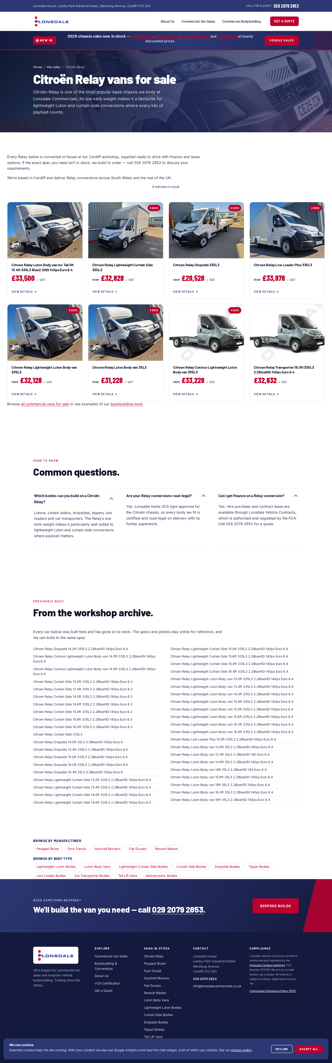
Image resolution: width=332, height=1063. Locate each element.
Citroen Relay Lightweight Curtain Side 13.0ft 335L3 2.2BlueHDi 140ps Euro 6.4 (92, 780)
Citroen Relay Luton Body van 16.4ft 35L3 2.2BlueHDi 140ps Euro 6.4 (222, 792)
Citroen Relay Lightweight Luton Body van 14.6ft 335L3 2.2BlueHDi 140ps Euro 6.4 (232, 701)
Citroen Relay (142, 36)
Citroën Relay (154, 956)
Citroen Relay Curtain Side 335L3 (57, 734)
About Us (167, 21)
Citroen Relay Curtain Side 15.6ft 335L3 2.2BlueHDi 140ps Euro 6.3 (82, 719)
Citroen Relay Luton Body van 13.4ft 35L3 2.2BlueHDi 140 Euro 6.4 (220, 754)
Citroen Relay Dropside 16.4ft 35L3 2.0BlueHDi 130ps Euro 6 (78, 772)
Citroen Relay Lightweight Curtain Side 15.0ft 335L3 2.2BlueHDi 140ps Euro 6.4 (229, 649)
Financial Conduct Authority (267, 965)
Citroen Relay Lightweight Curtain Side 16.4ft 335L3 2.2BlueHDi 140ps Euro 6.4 (229, 671)
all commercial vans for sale (45, 404)
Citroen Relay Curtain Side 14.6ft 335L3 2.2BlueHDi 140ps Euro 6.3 (83, 704)
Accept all (308, 1049)
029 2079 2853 (177, 909)
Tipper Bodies (258, 866)
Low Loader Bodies (51, 876)
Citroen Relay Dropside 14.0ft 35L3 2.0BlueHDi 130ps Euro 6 (78, 742)
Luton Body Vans (97, 866)
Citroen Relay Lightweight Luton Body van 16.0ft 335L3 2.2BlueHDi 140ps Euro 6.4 (232, 724)
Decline (282, 1049)
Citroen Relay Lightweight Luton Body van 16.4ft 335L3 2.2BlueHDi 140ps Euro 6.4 (232, 732)
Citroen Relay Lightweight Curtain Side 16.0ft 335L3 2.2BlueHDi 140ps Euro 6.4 (229, 664)
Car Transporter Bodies (92, 876)
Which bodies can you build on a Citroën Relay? (66, 498)
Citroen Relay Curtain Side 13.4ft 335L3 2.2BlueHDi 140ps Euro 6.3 (83, 689)
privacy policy (241, 1050)
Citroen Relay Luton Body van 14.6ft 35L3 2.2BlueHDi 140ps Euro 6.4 (222, 762)
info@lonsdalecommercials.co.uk (217, 986)
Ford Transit (227, 36)
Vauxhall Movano (195, 36)
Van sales (53, 67)
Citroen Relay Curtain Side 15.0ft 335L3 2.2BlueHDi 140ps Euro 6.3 (82, 712)
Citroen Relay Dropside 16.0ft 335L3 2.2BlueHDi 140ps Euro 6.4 (80, 764)
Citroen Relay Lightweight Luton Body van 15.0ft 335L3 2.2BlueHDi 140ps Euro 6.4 (232, 709)
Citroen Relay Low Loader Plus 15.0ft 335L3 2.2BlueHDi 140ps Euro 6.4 (223, 739)
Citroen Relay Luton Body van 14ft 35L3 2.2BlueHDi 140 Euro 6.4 (219, 769)
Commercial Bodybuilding (241, 21)
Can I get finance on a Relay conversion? (251, 495)
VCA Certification (107, 983)
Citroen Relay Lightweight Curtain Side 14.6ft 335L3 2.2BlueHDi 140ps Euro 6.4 (92, 802)
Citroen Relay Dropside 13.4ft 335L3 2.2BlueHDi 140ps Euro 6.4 (80, 749)
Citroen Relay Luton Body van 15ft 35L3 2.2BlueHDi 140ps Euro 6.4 (220, 785)
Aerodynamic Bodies (161, 876)
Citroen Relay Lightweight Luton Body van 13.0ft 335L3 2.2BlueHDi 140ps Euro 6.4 (232, 679)
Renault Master (166, 849)
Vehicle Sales (282, 40)
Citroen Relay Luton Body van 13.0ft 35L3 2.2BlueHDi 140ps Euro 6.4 (222, 747)
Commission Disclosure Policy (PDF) (273, 991)
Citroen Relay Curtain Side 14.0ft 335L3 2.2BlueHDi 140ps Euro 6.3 (83, 696)
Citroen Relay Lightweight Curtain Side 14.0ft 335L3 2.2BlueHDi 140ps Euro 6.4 (92, 795)
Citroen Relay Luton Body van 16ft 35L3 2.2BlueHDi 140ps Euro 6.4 (220, 800)
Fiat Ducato (138, 849)
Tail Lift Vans (127, 876)
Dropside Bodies (227, 866)
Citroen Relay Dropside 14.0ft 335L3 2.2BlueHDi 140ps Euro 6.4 (80, 649)
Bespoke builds (275, 906)
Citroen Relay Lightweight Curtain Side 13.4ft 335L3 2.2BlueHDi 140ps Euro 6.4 (92, 787)
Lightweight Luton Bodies (56, 866)
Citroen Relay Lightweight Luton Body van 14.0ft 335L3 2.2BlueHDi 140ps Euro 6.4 (232, 694)
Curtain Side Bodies (191, 866)
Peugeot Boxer (167, 36)
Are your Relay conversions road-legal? (159, 495)
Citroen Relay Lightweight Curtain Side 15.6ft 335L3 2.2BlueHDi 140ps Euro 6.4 (229, 656)
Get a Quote (284, 21)
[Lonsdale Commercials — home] (51, 21)
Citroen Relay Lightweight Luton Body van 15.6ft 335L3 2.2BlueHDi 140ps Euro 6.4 (232, 717)
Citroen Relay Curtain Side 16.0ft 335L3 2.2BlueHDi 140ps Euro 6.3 (83, 727)
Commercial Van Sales (198, 21)
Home (37, 67)
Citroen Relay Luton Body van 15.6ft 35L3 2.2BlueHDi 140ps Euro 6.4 (222, 777)
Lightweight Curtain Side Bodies (143, 866)
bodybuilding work (127, 404)
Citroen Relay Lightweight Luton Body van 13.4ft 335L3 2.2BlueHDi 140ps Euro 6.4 (232, 686)
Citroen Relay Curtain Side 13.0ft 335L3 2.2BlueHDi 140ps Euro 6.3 (83, 681)
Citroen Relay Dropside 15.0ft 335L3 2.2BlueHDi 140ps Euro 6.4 (80, 757)
